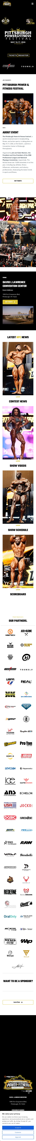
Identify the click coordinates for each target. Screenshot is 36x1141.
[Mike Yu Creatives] (18, 963)
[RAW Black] (26, 840)
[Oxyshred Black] (10, 864)
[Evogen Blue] (10, 766)
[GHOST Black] (26, 902)
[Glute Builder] (26, 778)
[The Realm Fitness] (26, 951)
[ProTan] (26, 741)
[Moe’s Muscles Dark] (10, 877)
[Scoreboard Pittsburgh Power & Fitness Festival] (18, 535)
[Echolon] (26, 790)
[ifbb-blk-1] (10, 654)
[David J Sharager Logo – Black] (26, 889)
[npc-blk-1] (26, 642)
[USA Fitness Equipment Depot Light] (26, 926)
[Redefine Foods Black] (10, 889)
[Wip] (26, 939)
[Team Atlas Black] (26, 716)
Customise (18, 1132)
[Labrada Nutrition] (26, 753)
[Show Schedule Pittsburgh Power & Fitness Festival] (18, 471)
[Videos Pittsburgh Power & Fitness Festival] (18, 407)
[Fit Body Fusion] (26, 704)
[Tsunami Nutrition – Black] (10, 729)
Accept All (18, 1127)
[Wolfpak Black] (10, 951)
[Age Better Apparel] (10, 926)
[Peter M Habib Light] (26, 914)
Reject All (18, 1137)
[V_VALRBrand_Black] (10, 852)
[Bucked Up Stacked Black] (26, 877)
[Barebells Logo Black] (26, 852)
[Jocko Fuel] (26, 803)
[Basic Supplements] (10, 815)
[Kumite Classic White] (10, 692)
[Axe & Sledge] (26, 630)
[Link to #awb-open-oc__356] (32, 4)
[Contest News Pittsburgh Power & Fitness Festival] (18, 343)
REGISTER (23, 55)
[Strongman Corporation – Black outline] (10, 902)
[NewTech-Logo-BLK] (10, 630)
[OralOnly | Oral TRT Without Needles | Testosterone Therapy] (10, 914)
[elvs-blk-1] (10, 642)
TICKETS (13, 55)
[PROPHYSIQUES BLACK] (10, 840)
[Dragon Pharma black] (26, 864)
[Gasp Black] (10, 716)
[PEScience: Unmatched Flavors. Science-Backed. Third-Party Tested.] (26, 827)
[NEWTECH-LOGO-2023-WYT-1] (7, 2)
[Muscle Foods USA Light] (10, 803)
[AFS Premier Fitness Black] (10, 704)
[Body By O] (10, 753)
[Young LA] (26, 667)
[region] (18, 1126)
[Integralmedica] (10, 667)
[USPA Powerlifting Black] (10, 679)
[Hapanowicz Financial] (26, 766)
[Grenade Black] (26, 815)
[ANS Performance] (10, 790)
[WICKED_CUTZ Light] (10, 939)
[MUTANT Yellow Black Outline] (10, 741)
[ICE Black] (10, 778)
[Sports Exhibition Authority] (26, 692)
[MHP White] (10, 827)
